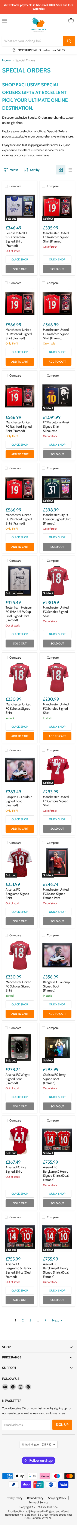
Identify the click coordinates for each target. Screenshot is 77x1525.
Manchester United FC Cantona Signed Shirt (56, 801)
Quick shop (20, 259)
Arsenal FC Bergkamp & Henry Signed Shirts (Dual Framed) (56, 1173)
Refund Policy (35, 1498)
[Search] (69, 41)
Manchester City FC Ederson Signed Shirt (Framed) (57, 519)
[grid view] (60, 169)
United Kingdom (36, 1444)
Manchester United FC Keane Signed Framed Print (56, 894)
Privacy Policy (14, 1498)
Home (6, 60)
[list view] (70, 169)
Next (55, 1320)
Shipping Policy (57, 1498)
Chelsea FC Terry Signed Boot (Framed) (54, 1079)
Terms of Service (38, 1502)
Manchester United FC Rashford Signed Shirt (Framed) (56, 237)
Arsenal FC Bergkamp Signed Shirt (17, 894)
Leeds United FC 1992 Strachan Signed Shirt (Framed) (17, 239)
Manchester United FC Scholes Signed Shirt (56, 612)
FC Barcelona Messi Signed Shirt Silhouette (56, 426)
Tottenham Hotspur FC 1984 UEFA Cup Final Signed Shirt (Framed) (19, 614)
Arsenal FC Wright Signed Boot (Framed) (18, 1079)
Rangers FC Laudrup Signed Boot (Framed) (19, 801)
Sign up (62, 1425)
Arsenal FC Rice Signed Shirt (16, 1169)
